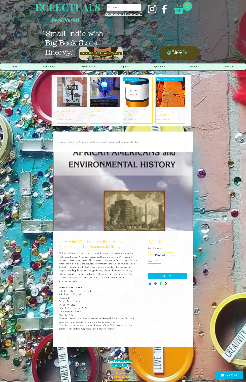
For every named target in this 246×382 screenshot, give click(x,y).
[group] (121, 100)
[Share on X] (166, 283)
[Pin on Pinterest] (155, 283)
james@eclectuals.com (125, 380)
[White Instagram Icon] (152, 9)
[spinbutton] (154, 266)
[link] (183, 7)
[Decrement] (150, 266)
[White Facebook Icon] (164, 9)
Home (62, 141)
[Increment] (159, 266)
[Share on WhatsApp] (161, 283)
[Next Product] (189, 100)
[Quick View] (72, 92)
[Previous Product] (53, 100)
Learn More (170, 255)
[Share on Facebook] (150, 283)
